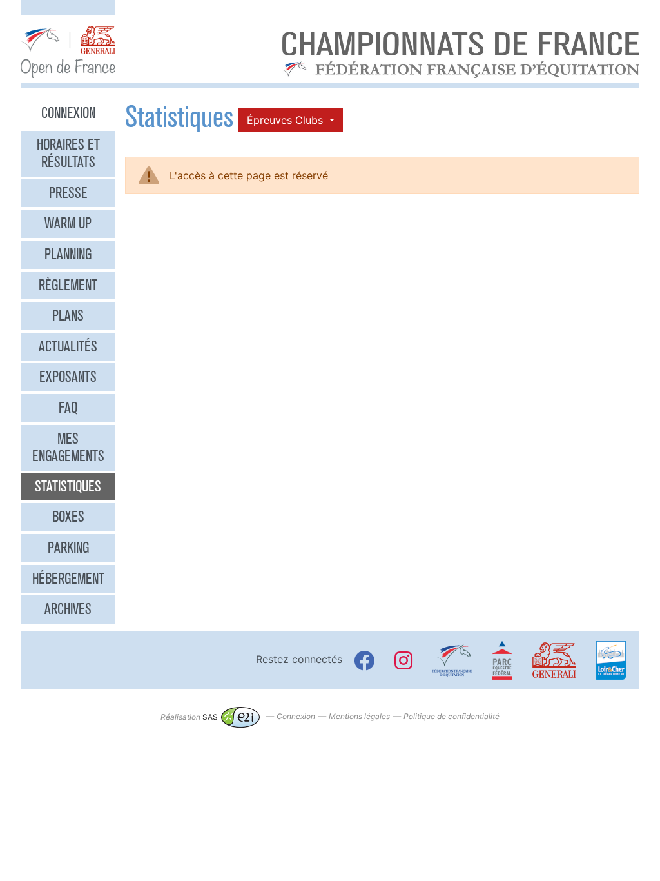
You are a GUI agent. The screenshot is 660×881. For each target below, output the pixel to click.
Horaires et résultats (68, 153)
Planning (68, 254)
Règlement (68, 285)
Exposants (68, 377)
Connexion (68, 113)
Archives (68, 609)
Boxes (68, 517)
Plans (68, 315)
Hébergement (68, 578)
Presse (68, 193)
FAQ (68, 408)
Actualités (68, 346)
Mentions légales (359, 717)
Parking (68, 548)
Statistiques (68, 486)
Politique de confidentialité (451, 717)
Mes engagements (68, 448)
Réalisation (189, 717)
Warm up (68, 223)
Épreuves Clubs (286, 120)
